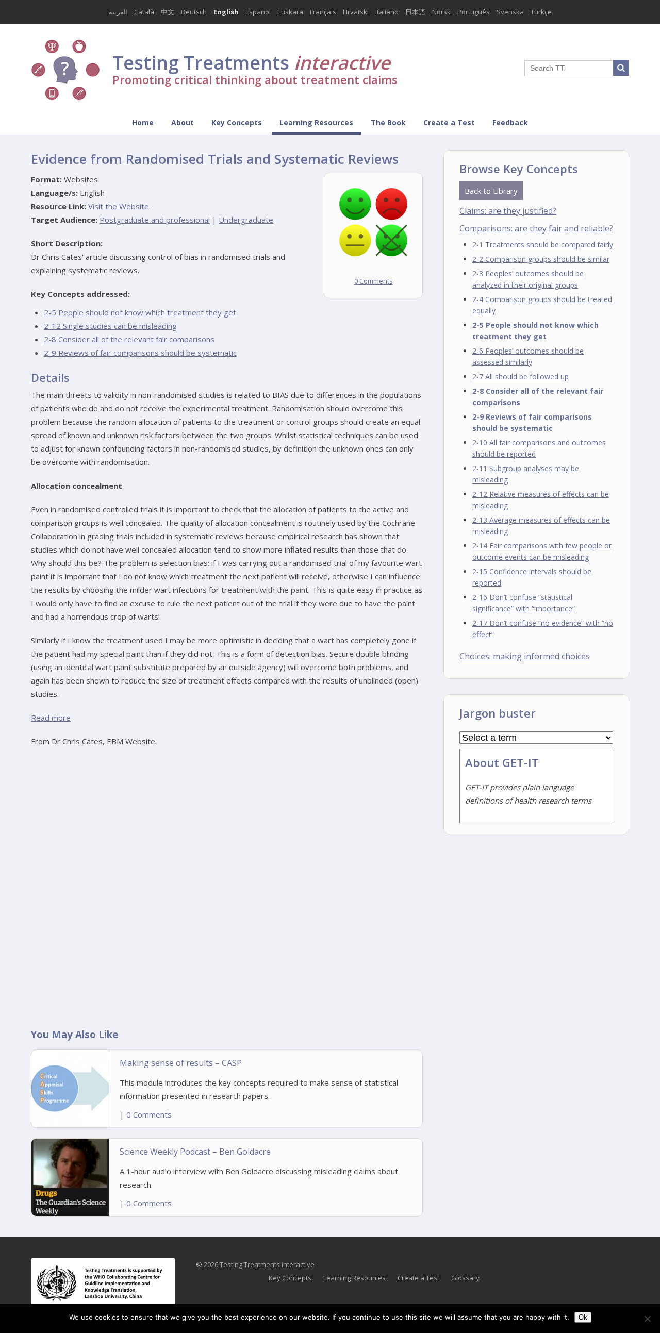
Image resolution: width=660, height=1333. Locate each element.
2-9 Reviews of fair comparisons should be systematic (140, 352)
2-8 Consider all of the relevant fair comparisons (129, 339)
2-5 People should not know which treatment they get (140, 312)
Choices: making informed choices (524, 656)
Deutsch (194, 11)
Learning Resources (316, 122)
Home (143, 122)
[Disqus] (227, 887)
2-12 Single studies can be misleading (110, 326)
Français (323, 11)
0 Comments (373, 281)
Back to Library (491, 191)
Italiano (387, 11)
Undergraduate (246, 219)
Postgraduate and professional (155, 219)
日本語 (415, 11)
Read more (51, 717)
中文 (167, 11)
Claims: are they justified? (507, 210)
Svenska (510, 11)
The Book (388, 122)
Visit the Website (118, 206)
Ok (583, 1317)
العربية (118, 11)
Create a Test (449, 122)
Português (473, 11)
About (182, 122)
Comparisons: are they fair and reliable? (536, 228)
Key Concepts (236, 122)
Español (258, 11)
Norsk (441, 11)
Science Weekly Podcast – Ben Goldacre (195, 1151)
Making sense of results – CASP (181, 1063)
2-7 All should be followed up (520, 376)
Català (144, 11)
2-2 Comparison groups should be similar (540, 259)
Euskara (290, 11)
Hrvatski (356, 11)
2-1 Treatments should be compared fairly (542, 244)
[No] (647, 1318)
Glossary (465, 1277)
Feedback (510, 122)
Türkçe (541, 11)
